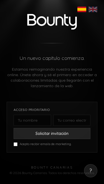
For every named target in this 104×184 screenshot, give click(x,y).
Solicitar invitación (52, 133)
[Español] (81, 9)
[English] (92, 9)
